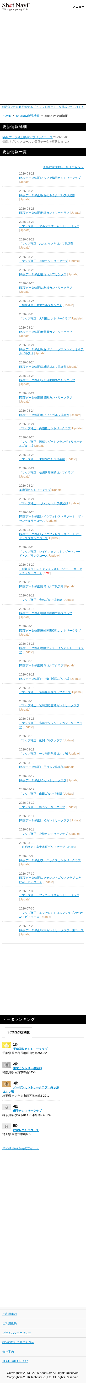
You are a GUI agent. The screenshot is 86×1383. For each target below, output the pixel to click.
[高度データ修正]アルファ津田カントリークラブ (50, 177)
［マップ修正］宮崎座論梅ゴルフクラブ (45, 692)
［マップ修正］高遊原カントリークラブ (45, 428)
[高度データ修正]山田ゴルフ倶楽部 (41, 767)
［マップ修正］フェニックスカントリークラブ (49, 895)
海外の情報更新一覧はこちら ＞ (63, 167)
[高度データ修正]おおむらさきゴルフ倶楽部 (47, 195)
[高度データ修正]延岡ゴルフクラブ (41, 665)
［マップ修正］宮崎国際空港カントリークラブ (49, 705)
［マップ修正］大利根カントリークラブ (45, 318)
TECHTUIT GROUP (15, 1361)
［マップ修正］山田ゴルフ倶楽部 (40, 793)
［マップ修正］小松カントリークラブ (43, 833)
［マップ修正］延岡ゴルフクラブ (40, 740)
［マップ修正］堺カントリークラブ (42, 807)
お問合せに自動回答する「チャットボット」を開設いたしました (43, 107)
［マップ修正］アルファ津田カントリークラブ (49, 226)
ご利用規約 (9, 1323)
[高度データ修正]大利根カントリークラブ (45, 287)
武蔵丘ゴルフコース (26, 1130)
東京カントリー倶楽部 (27, 1068)
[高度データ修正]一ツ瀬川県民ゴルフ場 (44, 678)
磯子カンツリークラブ (27, 1110)
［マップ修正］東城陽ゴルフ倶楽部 (42, 459)
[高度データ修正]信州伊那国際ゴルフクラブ (47, 380)
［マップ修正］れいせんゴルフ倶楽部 (43, 503)
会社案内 (8, 1351)
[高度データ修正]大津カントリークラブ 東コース (51, 930)
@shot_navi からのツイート (20, 1148)
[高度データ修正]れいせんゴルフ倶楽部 (44, 415)
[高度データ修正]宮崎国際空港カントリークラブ (50, 630)
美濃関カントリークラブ (35, 490)
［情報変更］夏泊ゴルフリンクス (40, 305)
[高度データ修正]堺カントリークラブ (42, 780)
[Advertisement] (43, 59)
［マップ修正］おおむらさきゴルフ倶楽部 (46, 243)
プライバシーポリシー (16, 1332)
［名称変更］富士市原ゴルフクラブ (42, 847)
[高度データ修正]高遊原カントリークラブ (45, 331)
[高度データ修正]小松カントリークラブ (44, 820)
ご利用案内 (9, 1314)
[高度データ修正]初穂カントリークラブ (44, 212)
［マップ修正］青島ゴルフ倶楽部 (40, 599)
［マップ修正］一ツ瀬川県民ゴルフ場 (43, 753)
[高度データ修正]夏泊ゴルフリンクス (42, 274)
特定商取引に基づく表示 (18, 1342)
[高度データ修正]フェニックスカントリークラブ (50, 860)
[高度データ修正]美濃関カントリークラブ (45, 397)
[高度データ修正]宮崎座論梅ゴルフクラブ (45, 613)
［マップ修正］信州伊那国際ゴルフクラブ (46, 472)
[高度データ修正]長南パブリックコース (27, 137)
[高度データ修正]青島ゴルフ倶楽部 (41, 586)
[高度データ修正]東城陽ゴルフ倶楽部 (42, 366)
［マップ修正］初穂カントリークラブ (43, 261)
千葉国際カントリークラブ (30, 1049)
